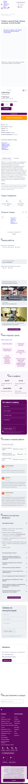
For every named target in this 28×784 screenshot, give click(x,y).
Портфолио (17, 723)
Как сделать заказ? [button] (7, 523)
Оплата (16, 725)
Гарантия (16, 729)
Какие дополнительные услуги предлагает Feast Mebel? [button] (11, 591)
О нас (15, 717)
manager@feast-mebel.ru (10, 656)
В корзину (6, 108)
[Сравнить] (23, 90)
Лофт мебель (4, 737)
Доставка (16, 727)
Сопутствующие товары (7, 744)
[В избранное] (26, 90)
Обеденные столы (5, 733)
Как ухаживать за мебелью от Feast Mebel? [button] (12, 580)
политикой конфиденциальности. (15, 777)
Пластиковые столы (6, 731)
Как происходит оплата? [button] (9, 553)
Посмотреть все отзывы (7, 444)
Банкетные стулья (5, 719)
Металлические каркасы (5, 742)
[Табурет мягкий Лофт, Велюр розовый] (14, 148)
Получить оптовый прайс (14, 118)
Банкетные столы (5, 729)
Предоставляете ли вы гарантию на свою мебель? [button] (12, 571)
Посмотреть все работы (14, 329)
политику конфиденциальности (12, 432)
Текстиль (3, 735)
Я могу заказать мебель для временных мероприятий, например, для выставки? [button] (14, 586)
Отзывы (16, 719)
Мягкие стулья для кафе (7, 725)
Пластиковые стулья (6, 723)
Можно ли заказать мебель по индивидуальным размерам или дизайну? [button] (11, 558)
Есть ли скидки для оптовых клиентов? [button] (13, 576)
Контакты (16, 735)
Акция (15, 733)
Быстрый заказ (14, 113)
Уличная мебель (5, 739)
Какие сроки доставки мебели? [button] (11, 567)
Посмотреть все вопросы (14, 597)
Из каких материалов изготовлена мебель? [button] (12, 563)
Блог (15, 731)
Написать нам (7, 660)
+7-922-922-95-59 (20, 2)
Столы (2, 727)
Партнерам (17, 721)
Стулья (3, 717)
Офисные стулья (5, 721)
